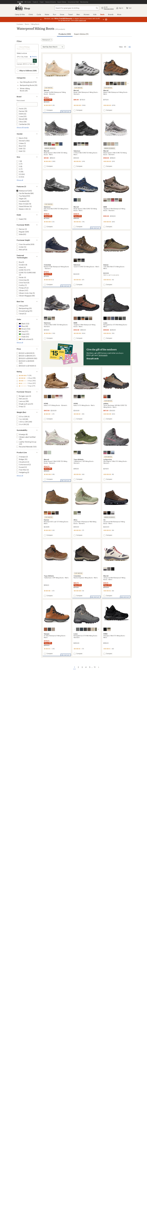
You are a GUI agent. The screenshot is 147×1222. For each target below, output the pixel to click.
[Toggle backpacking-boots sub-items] (18, 85)
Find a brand (21, 100)
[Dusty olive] (75, 513)
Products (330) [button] (65, 34)
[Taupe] (53, 629)
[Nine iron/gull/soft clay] (45, 318)
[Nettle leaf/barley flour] (83, 396)
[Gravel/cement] (75, 396)
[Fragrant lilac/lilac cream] (60, 396)
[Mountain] (126, 83)
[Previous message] (41, 19)
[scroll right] (128, 83)
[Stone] (89, 629)
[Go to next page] (98, 667)
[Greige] (45, 452)
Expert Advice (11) (81, 34)
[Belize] (116, 144)
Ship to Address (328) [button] (28, 71)
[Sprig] (49, 452)
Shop (27, 8)
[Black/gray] (79, 513)
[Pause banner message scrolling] (105, 19)
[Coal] (112, 569)
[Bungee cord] (83, 83)
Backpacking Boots (27, 85)
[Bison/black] (75, 318)
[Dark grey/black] (120, 318)
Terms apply (102, 355)
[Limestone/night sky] (112, 452)
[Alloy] (79, 83)
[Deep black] (116, 318)
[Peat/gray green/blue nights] (83, 144)
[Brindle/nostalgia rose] (105, 200)
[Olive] (49, 144)
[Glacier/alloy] (112, 513)
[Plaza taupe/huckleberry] (120, 200)
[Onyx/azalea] (105, 452)
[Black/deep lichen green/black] (79, 260)
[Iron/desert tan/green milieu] (53, 318)
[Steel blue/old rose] (81, 629)
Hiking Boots (35, 24)
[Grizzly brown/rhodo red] (49, 513)
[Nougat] (112, 144)
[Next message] (103, 19)
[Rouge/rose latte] (57, 396)
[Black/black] (49, 396)
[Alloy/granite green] (116, 200)
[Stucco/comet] (105, 569)
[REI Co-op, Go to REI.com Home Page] (18, 8)
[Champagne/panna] (93, 629)
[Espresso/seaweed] (109, 318)
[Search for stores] (35, 61)
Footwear (20, 24)
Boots (27, 24)
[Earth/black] (105, 513)
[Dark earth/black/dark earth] (75, 260)
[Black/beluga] (111, 83)
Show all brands (23, 127)
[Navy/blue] (112, 318)
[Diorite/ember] (53, 144)
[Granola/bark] (45, 396)
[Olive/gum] (119, 83)
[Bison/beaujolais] (112, 200)
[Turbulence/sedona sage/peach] (49, 318)
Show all (20, 180)
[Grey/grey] (124, 318)
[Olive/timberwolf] (53, 513)
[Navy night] (60, 144)
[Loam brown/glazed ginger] (45, 513)
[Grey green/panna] (96, 629)
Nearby (34, 56)
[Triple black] (79, 318)
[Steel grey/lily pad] (109, 200)
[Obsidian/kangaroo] (57, 513)
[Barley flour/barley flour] (53, 396)
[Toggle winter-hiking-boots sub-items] (18, 88)
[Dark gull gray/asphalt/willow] (79, 144)
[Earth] (107, 83)
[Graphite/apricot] (77, 629)
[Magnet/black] (86, 318)
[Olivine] (86, 83)
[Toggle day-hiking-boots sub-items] (18, 82)
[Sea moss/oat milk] (109, 629)
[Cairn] (57, 144)
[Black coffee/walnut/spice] (86, 144)
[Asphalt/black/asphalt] (83, 260)
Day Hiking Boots (26, 82)
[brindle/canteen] (90, 318)
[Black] (109, 452)
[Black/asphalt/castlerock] (75, 144)
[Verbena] (90, 83)
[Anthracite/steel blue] (105, 318)
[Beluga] (122, 83)
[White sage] (79, 200)
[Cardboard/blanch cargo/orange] (105, 396)
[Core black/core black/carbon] (109, 396)
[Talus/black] (115, 83)
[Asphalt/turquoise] (85, 629)
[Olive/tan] (75, 452)
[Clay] (45, 629)
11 (94, 666)
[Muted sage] (109, 144)
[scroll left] (104, 83)
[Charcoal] (105, 144)
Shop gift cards (92, 358)
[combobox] (77, 8)
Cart (130, 8)
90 (130, 47)
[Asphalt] (45, 144)
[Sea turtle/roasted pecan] (83, 318)
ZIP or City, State (22, 57)
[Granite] (75, 83)
